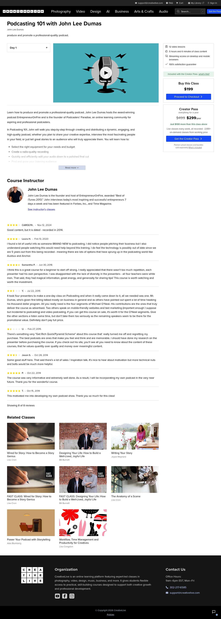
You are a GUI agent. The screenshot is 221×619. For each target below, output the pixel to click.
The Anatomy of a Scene (125, 496)
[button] (214, 612)
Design (95, 11)
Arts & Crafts (144, 11)
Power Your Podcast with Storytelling (28, 539)
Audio (163, 11)
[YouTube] (57, 596)
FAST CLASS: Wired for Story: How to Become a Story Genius (29, 497)
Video (80, 11)
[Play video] (106, 73)
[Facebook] (64, 596)
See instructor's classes (41, 209)
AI (108, 11)
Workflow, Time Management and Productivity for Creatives (78, 541)
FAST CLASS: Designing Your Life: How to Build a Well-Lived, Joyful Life (82, 497)
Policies (110, 614)
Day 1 (13, 47)
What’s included (195, 147)
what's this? (204, 74)
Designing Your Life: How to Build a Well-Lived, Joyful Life (80, 454)
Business (122, 11)
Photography (61, 11)
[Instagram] (72, 596)
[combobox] (190, 11)
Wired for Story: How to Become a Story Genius (30, 454)
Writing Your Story (121, 453)
